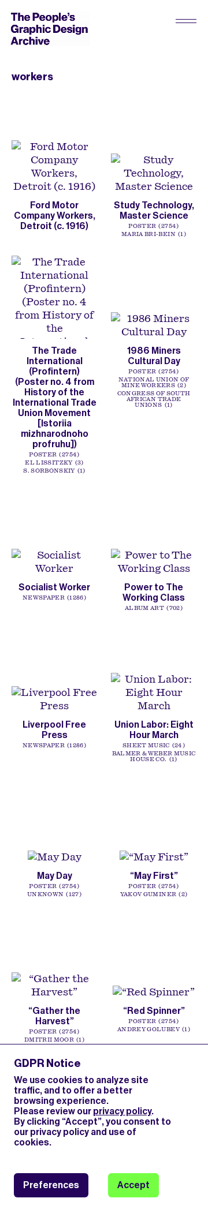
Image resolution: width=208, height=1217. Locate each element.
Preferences (51, 1184)
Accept (133, 1184)
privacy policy (122, 1111)
